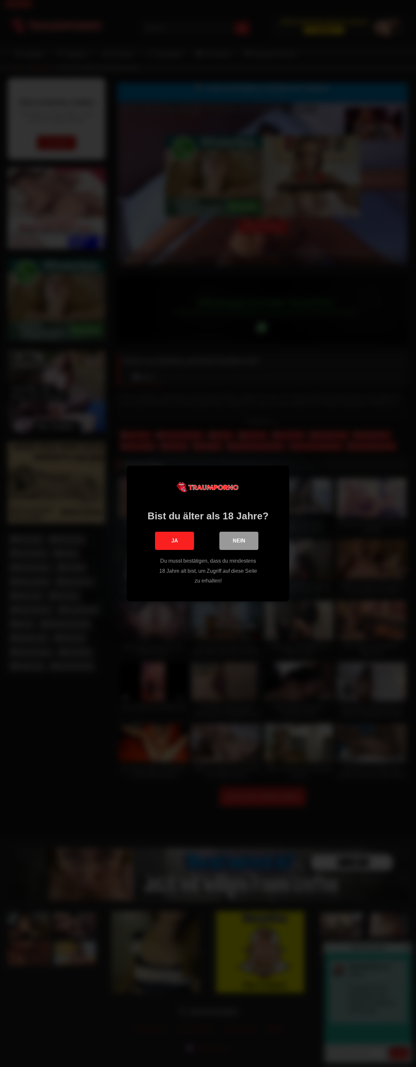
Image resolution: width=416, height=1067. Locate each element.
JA (174, 540)
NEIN (239, 540)
